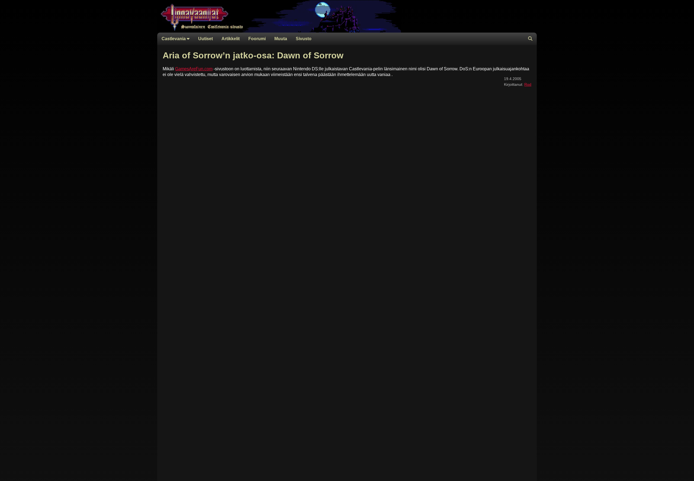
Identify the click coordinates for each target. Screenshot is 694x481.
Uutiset (205, 38)
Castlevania (174, 38)
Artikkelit (230, 38)
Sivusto (303, 38)
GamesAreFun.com (194, 69)
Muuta (280, 38)
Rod (527, 84)
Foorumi (257, 38)
